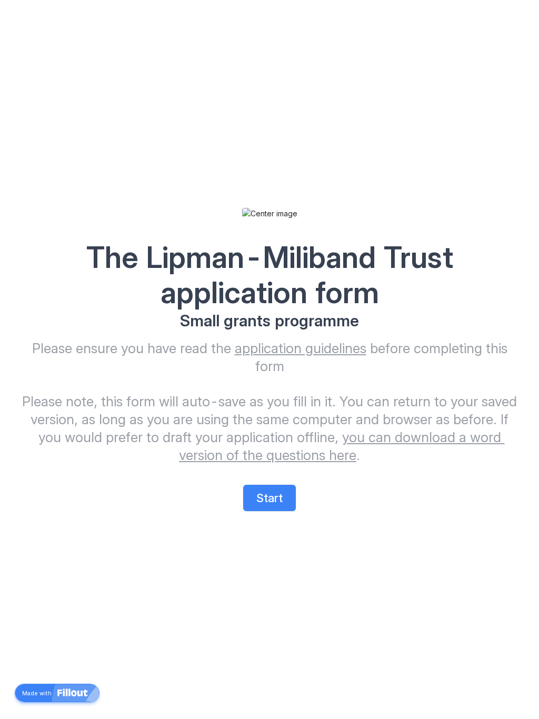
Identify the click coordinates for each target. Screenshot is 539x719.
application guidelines (300, 348)
